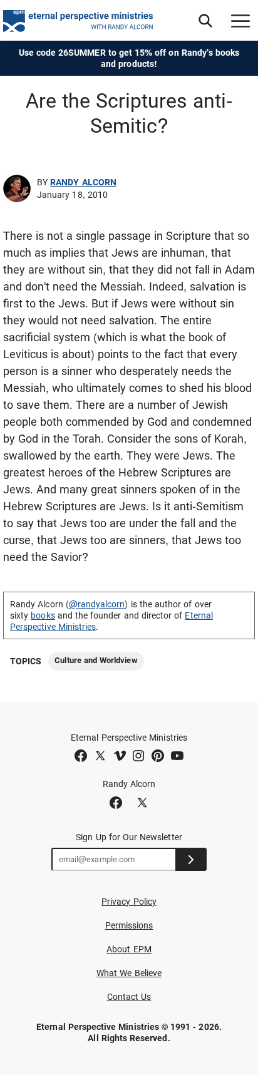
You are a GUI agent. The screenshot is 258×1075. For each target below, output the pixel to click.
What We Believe (129, 973)
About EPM (129, 949)
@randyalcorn (97, 604)
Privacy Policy (129, 902)
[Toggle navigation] (240, 20)
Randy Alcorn (83, 182)
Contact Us (129, 997)
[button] (205, 20)
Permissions (129, 925)
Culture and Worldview (95, 660)
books (42, 615)
